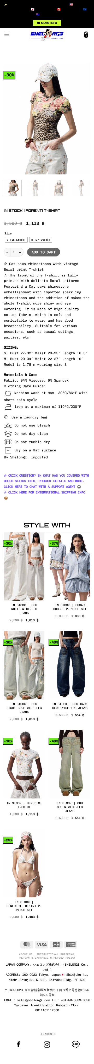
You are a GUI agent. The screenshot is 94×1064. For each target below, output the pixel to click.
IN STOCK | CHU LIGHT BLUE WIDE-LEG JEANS (24, 708)
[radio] (16, 239)
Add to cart (44, 252)
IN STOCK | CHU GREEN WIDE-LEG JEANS (70, 807)
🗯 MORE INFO (47, 23)
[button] (6, 34)
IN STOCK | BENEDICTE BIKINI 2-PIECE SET (24, 906)
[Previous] (12, 119)
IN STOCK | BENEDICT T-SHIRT (24, 805)
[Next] (81, 119)
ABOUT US (26, 954)
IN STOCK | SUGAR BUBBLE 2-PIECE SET (70, 607)
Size (8, 233)
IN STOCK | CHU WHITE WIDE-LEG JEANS (24, 609)
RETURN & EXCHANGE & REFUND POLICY (47, 957)
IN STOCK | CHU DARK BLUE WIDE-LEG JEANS (69, 706)
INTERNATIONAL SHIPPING (55, 954)
